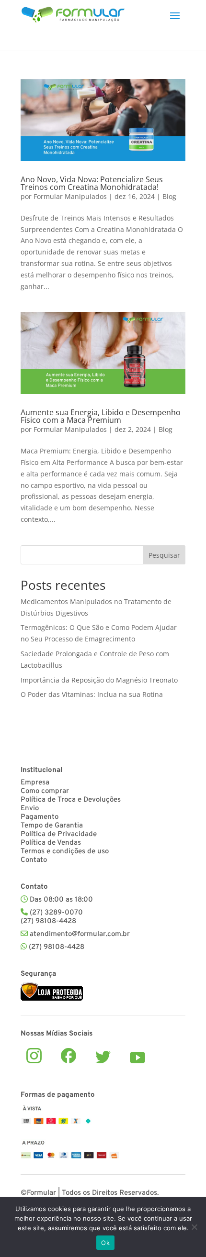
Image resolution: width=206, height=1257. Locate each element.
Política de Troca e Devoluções (71, 800)
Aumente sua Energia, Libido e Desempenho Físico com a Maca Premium (101, 416)
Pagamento (39, 817)
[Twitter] (103, 1057)
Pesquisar (164, 555)
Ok (105, 1242)
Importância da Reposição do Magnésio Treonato (99, 679)
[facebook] (68, 1055)
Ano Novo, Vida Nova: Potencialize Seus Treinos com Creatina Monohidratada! (92, 183)
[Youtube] (137, 1057)
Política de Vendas (51, 843)
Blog (169, 196)
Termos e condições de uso (65, 851)
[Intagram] (34, 1055)
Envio (30, 808)
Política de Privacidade (59, 834)
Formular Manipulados (70, 196)
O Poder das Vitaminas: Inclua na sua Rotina (92, 694)
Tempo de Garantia (52, 825)
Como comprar (45, 791)
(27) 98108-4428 (56, 947)
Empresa (35, 782)
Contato (34, 860)
